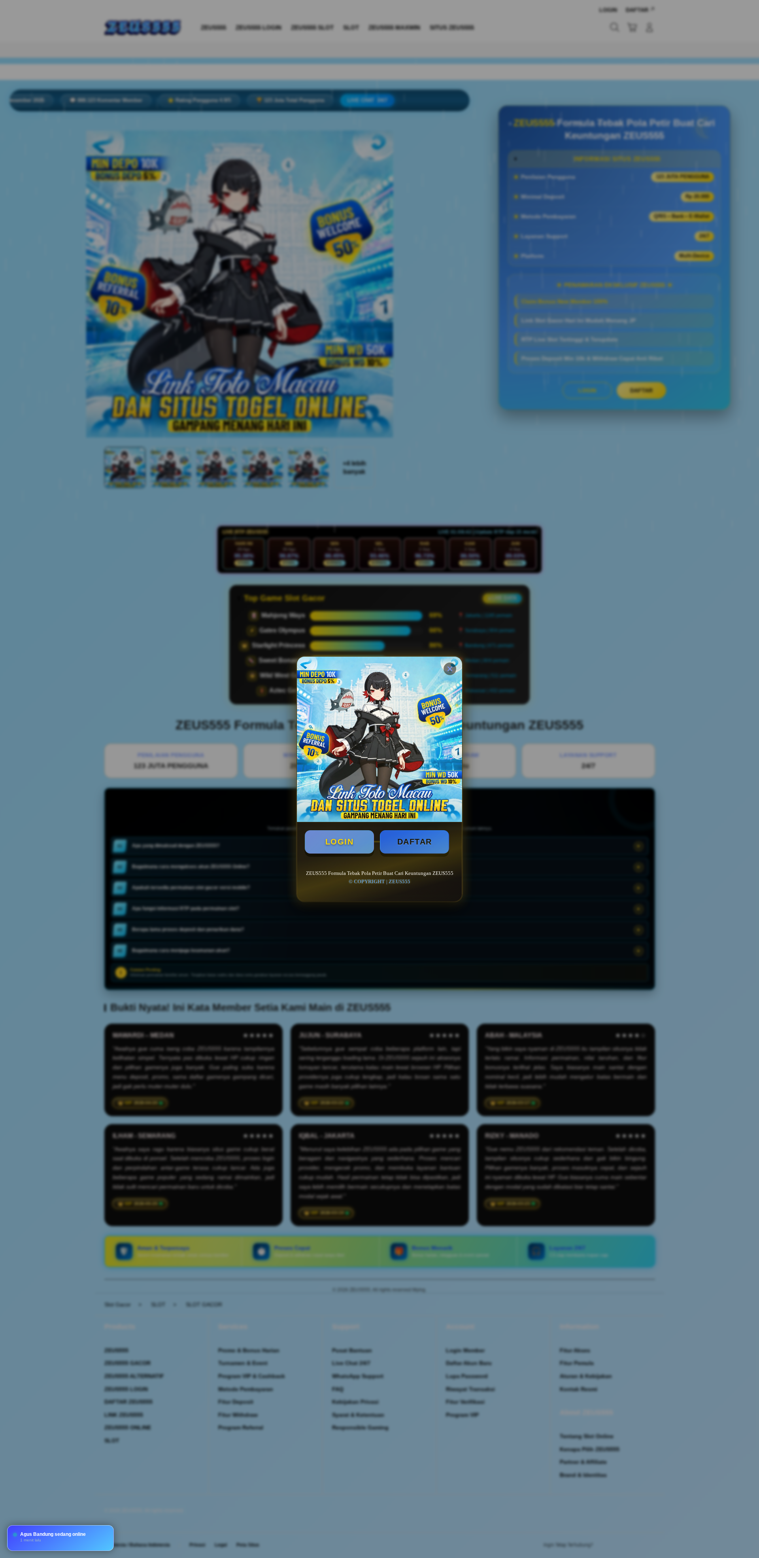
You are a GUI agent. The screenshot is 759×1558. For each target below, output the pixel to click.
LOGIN (339, 841)
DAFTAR (414, 841)
